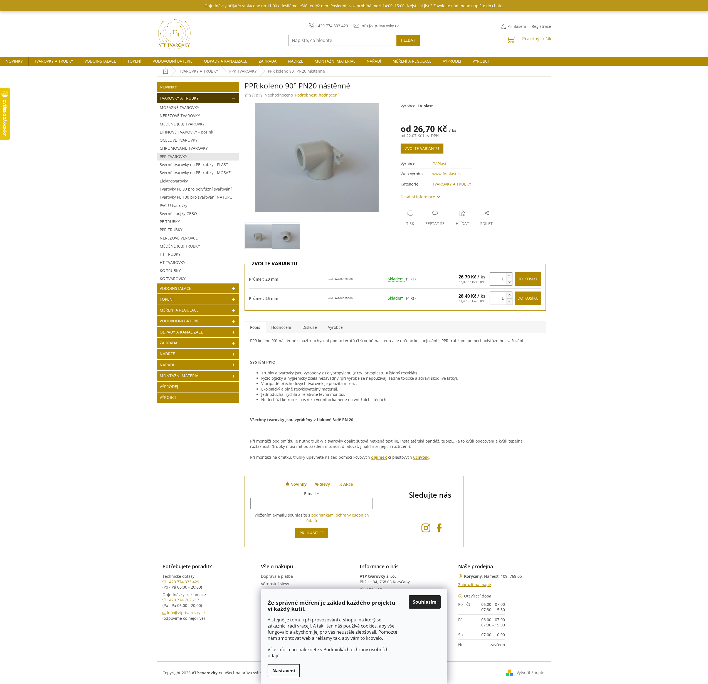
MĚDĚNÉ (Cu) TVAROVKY (182, 124)
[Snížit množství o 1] (509, 282)
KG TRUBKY (170, 270)
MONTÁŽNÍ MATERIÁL (180, 375)
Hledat (408, 40)
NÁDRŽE (167, 353)
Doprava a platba (277, 576)
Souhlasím (424, 602)
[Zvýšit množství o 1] (509, 276)
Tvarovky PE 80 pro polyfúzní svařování (196, 189)
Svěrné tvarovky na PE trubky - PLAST (194, 164)
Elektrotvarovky (174, 181)
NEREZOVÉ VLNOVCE (179, 238)
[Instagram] (425, 527)
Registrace (541, 26)
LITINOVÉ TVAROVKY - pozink (186, 132)
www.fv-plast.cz (447, 173)
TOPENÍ (167, 299)
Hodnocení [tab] (281, 327)
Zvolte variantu (422, 148)
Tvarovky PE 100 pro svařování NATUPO (196, 197)
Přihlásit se (312, 532)
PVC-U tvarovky (173, 205)
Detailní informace (418, 196)
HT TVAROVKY (172, 262)
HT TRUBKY (170, 254)
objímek (379, 457)
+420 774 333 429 (183, 581)
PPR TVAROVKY (173, 156)
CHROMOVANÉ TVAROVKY (184, 148)
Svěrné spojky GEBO (178, 213)
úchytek (421, 457)
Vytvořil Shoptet (531, 672)
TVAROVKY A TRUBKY (179, 98)
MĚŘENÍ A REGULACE (179, 310)
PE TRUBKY (170, 221)
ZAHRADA (168, 342)
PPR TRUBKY (171, 229)
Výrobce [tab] (335, 327)
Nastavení (283, 671)
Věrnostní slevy (275, 583)
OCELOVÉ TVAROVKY (179, 140)
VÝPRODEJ (169, 386)
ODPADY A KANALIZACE (181, 332)
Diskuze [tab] (309, 327)
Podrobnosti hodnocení (317, 95)
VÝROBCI (168, 397)
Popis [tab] (255, 327)
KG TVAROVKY (173, 278)
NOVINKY (168, 87)
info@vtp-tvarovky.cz (186, 612)
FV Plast (439, 163)
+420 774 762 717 (183, 599)
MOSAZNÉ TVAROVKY (179, 107)
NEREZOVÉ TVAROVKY (180, 115)
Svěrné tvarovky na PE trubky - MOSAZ (195, 172)
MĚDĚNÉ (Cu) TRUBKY (180, 246)
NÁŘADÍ (167, 364)
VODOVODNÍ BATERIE (179, 321)
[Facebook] (439, 527)
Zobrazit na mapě (474, 584)
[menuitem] (14, 61)
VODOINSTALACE (175, 288)
